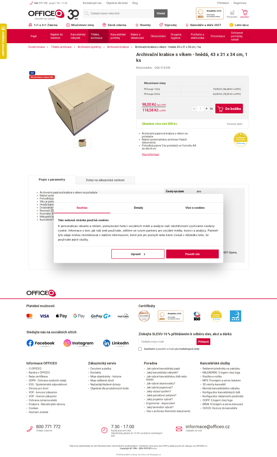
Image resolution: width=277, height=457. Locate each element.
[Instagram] (82, 341)
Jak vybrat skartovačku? (160, 383)
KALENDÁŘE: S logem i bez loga (221, 372)
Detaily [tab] (138, 207)
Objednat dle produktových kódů (109, 388)
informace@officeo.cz (208, 426)
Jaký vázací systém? (158, 391)
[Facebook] (44, 341)
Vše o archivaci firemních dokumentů (168, 411)
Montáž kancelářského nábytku (221, 388)
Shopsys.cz (155, 454)
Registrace (240, 3)
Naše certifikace (38, 376)
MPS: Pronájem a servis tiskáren (222, 380)
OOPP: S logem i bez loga (218, 400)
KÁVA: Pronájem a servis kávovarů (223, 404)
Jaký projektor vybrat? (159, 399)
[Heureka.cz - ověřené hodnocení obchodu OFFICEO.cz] (240, 139)
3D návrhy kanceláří (214, 384)
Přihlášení (223, 3)
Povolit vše (192, 253)
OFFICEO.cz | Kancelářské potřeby (53, 14)
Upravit (136, 253)
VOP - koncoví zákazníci (43, 392)
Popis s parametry (52, 179)
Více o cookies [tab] (195, 207)
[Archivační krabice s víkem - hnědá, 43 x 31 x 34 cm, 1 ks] (82, 103)
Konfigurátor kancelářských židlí (221, 392)
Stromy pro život (38, 388)
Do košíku (233, 109)
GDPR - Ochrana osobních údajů (47, 380)
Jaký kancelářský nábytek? (162, 372)
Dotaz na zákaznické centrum (105, 180)
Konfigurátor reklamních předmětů (223, 396)
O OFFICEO (35, 368)
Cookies (33, 408)
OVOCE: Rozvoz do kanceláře (220, 408)
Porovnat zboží (234, 124)
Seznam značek (38, 412)
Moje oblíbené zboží (102, 380)
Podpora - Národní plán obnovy (47, 404)
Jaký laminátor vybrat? (160, 407)
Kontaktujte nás (92, 3)
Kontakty (95, 372)
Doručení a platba (100, 368)
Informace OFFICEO (41, 363)
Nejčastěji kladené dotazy (105, 384)
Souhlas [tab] (82, 207)
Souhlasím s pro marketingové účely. (172, 349)
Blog (135, 3)
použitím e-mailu (166, 349)
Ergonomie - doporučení (160, 403)
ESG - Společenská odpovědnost (48, 384)
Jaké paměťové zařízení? (161, 395)
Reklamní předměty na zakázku (221, 368)
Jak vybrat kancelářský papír (163, 368)
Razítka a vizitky (212, 376)
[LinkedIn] (120, 341)
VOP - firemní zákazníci (43, 396)
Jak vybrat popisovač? (159, 387)
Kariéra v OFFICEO (39, 372)
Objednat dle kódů (117, 3)
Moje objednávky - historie (105, 376)
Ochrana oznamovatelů (43, 400)
